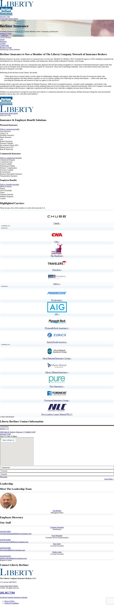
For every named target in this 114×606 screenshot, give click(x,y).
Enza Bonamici (57, 536)
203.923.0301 (5, 540)
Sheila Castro (57, 552)
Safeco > (57, 284)
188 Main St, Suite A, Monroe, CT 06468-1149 (17, 432)
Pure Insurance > (57, 386)
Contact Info (4, 45)
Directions (3, 477)
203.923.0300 (5, 548)
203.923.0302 (5, 531)
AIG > (57, 314)
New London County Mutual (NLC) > (57, 414)
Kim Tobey (57, 544)
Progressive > (57, 300)
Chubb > (57, 223)
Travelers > (57, 270)
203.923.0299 (5, 556)
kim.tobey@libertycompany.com (12, 550)
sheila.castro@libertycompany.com (13, 558)
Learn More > (109, 479)
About (2, 39)
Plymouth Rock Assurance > (57, 328)
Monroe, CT (4, 429)
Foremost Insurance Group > (57, 400)
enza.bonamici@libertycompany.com (14, 542)
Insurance (3, 41)
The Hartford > (57, 256)
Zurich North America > (57, 342)
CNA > (57, 242)
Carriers (3, 43)
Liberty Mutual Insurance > (57, 372)
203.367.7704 (5, 434)
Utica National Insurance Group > (57, 358)
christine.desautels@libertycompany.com (15, 534)
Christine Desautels (57, 527)
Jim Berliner (57, 511)
